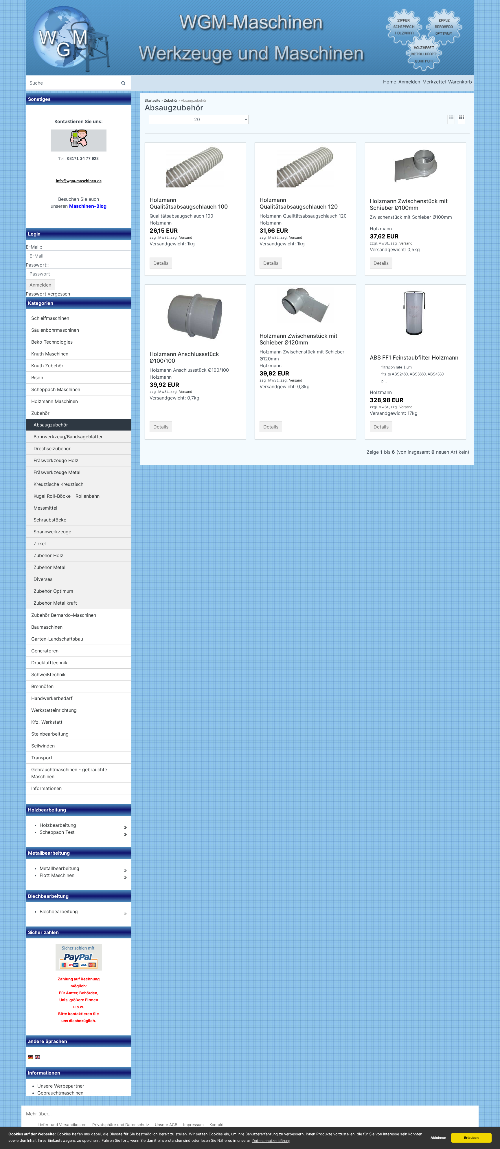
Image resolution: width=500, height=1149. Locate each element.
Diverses (43, 579)
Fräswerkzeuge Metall (58, 472)
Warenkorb (460, 82)
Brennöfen (42, 686)
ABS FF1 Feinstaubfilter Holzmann (414, 357)
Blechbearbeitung (59, 911)
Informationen (46, 788)
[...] (195, 166)
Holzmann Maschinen (54, 401)
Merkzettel (434, 82)
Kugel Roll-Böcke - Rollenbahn (67, 496)
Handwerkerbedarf (52, 698)
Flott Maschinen (57, 875)
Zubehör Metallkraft (55, 603)
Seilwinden (43, 746)
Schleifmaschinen (50, 318)
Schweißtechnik (48, 674)
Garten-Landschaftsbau (57, 639)
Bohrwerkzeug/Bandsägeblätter (68, 436)
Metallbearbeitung (59, 868)
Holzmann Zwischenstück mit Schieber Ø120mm (298, 339)
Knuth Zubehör (47, 366)
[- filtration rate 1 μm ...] (415, 315)
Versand (185, 237)
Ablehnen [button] (438, 1138)
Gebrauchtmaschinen (60, 1093)
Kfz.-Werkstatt (46, 722)
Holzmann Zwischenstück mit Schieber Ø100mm (409, 204)
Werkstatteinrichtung (54, 710)
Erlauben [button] (471, 1138)
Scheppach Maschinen (55, 389)
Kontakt (216, 1124)
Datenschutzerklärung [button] (271, 1141)
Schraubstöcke (50, 520)
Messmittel (45, 508)
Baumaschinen (46, 627)
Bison (37, 377)
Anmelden (409, 82)
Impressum (193, 1124)
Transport (42, 757)
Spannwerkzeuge (52, 532)
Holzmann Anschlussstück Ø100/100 (184, 357)
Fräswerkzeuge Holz (56, 460)
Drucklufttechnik (49, 662)
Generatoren (44, 651)
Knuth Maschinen (49, 354)
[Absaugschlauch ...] (305, 166)
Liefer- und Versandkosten (62, 1124)
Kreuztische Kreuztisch (58, 484)
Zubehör (40, 413)
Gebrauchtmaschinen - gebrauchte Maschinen (69, 773)
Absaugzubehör (51, 425)
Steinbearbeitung (50, 734)
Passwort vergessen (48, 294)
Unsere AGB (166, 1124)
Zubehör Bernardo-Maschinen (63, 615)
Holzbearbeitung (58, 825)
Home (389, 82)
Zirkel (40, 543)
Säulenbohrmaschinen (55, 330)
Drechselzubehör (52, 448)
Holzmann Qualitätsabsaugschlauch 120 (299, 203)
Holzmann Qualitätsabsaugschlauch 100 (189, 203)
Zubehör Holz (48, 555)
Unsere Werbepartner (60, 1086)
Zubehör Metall (50, 567)
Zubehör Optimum (53, 591)
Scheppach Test (57, 832)
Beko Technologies (52, 342)
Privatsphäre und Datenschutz (120, 1124)
